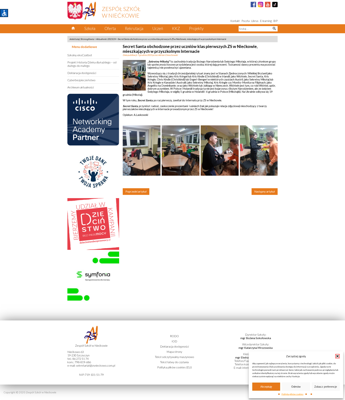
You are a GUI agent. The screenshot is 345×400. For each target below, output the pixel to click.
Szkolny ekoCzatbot (79, 55)
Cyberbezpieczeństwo (81, 80)
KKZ (176, 28)
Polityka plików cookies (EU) (174, 367)
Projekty (196, 28)
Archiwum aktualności (80, 87)
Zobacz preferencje (325, 386)
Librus (254, 20)
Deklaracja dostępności (81, 73)
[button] (337, 356)
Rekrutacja (134, 28)
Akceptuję (266, 386)
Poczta (246, 20)
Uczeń (157, 28)
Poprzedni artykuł (136, 191)
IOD (174, 341)
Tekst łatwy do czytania (174, 362)
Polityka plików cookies (292, 394)
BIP (275, 20)
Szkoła (89, 28)
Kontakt (235, 20)
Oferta (110, 28)
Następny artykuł (264, 191)
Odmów (296, 386)
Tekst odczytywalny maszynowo (174, 357)
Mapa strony (174, 351)
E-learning (266, 20)
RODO (174, 336)
